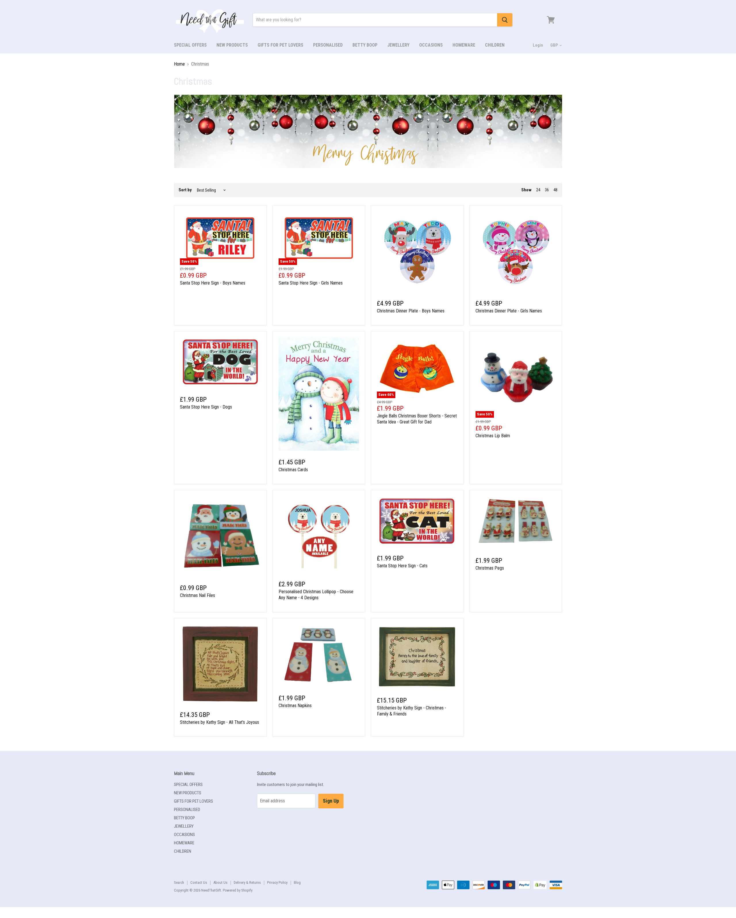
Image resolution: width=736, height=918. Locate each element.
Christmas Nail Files (197, 595)
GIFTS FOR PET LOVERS (280, 45)
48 (555, 190)
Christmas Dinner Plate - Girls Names (509, 311)
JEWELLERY (398, 45)
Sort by (185, 190)
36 (547, 190)
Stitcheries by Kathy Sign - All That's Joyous (219, 722)
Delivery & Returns (247, 882)
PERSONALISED (328, 45)
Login (538, 45)
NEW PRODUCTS (232, 45)
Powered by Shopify (237, 890)
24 (538, 190)
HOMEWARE (464, 45)
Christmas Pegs (490, 568)
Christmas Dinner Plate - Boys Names (410, 311)
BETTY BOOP (364, 45)
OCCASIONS (431, 45)
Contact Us (198, 882)
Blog (297, 882)
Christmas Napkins (295, 705)
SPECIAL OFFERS (190, 45)
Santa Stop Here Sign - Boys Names (212, 283)
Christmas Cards (293, 469)
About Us (220, 882)
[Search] (504, 19)
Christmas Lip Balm (493, 435)
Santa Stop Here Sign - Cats (402, 565)
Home (179, 64)
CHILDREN (495, 45)
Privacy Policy (277, 882)
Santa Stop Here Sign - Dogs (206, 407)
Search (179, 882)
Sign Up (331, 801)
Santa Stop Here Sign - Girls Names (311, 283)
